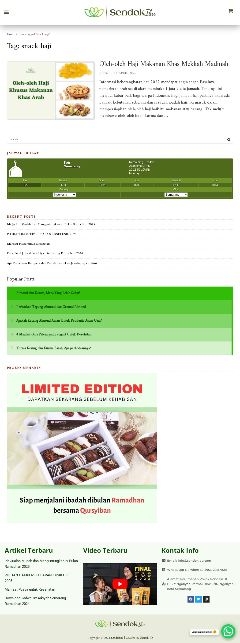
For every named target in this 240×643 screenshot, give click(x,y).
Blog (103, 73)
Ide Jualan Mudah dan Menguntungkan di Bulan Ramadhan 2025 (51, 224)
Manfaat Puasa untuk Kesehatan (28, 244)
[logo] (120, 12)
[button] (6, 12)
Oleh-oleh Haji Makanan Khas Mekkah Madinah (163, 64)
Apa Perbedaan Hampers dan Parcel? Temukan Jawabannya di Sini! (52, 263)
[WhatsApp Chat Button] (228, 631)
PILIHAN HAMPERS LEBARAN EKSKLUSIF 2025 (41, 234)
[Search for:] (120, 139)
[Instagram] (206, 599)
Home (10, 34)
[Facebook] (191, 599)
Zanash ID (146, 638)
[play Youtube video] (120, 584)
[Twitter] (198, 599)
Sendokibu (117, 638)
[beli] (230, 11)
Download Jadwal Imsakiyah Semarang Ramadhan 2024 (45, 253)
